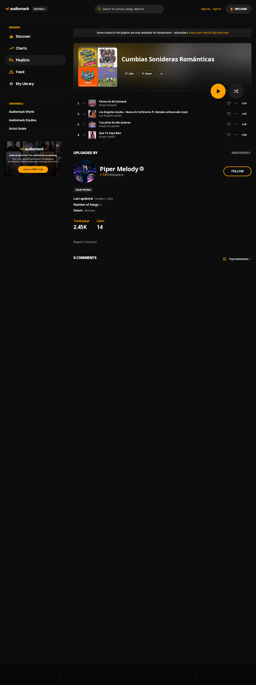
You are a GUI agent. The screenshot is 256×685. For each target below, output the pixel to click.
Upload (241, 9)
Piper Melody (119, 169)
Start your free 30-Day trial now (208, 32)
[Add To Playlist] (84, 103)
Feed (20, 71)
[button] (161, 103)
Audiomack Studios (22, 120)
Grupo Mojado (108, 105)
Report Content (85, 242)
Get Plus (40, 9)
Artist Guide (17, 128)
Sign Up (205, 9)
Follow (237, 171)
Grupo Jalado (107, 136)
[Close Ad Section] (57, 145)
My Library (25, 83)
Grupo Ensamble (109, 126)
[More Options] (236, 103)
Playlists (23, 60)
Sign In (217, 9)
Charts (21, 48)
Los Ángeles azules (110, 115)
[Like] (229, 103)
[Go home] (16, 9)
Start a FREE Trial (33, 169)
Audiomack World (21, 112)
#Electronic (83, 189)
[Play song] (218, 91)
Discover (23, 36)
